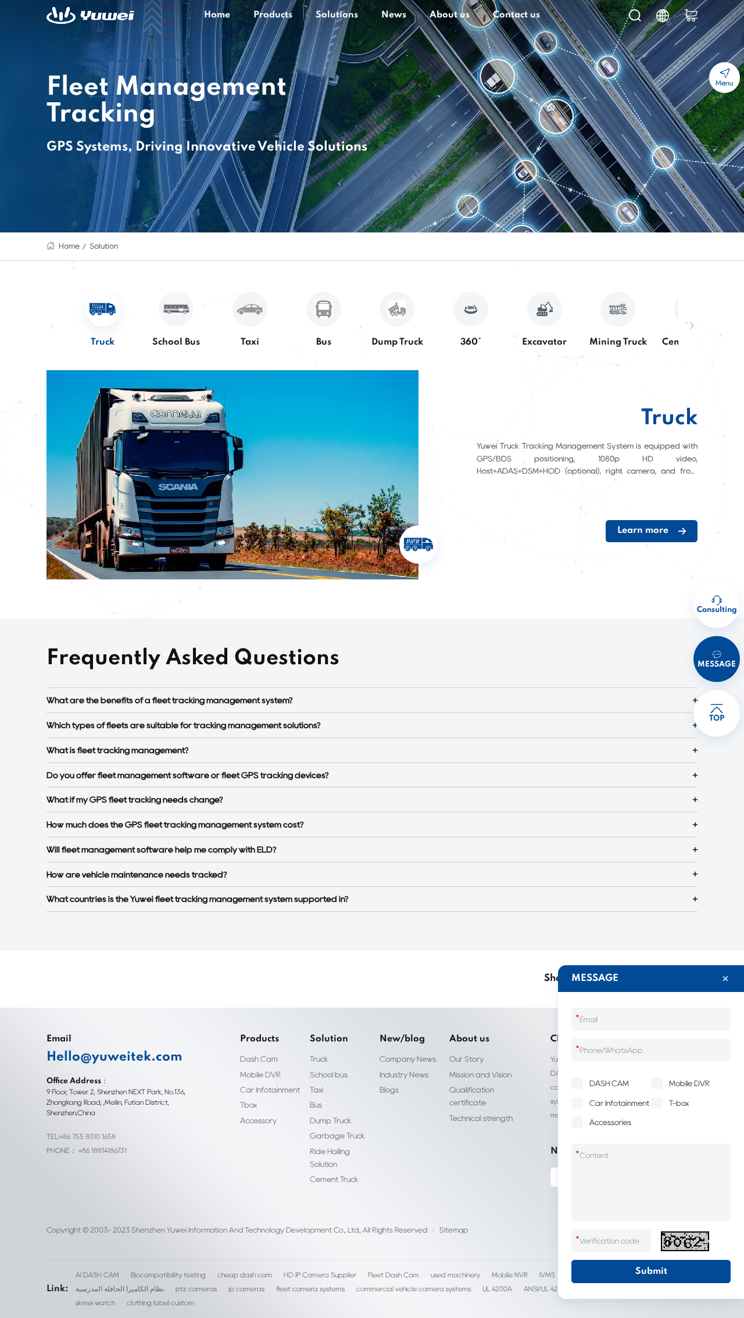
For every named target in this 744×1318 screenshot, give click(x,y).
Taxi (316, 1089)
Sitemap (453, 1230)
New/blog (402, 1039)
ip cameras (246, 1288)
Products (272, 15)
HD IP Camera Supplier (320, 1275)
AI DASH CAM (97, 1275)
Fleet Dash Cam (393, 1275)
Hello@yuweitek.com (114, 1057)
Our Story (466, 1058)
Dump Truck (331, 1120)
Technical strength (481, 1118)
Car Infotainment (270, 1089)
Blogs (389, 1089)
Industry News (404, 1074)
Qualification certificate (471, 1096)
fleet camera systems (310, 1288)
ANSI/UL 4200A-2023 (557, 1288)
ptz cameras (196, 1288)
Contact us (516, 15)
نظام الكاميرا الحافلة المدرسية (120, 1288)
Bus (316, 1104)
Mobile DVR (260, 1074)
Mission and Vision (480, 1074)
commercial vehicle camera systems (413, 1288)
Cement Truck (334, 1179)
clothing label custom (160, 1302)
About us (450, 15)
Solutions (337, 15)
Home (217, 15)
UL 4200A (497, 1288)
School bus (329, 1074)
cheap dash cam (244, 1275)
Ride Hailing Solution (330, 1157)
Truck (319, 1058)
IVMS (547, 1275)
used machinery (455, 1275)
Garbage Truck (337, 1135)
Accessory (258, 1120)
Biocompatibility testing (168, 1275)
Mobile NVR (510, 1275)
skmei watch (95, 1302)
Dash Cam (259, 1058)
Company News (408, 1058)
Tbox (248, 1104)
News (393, 15)
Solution (104, 245)
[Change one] (685, 1241)
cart (691, 15)
